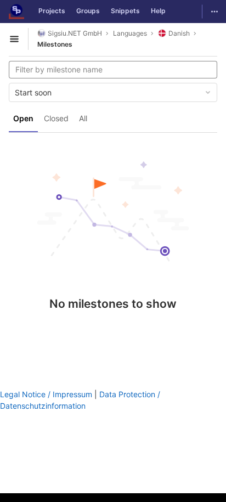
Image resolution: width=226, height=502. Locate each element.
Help (158, 11)
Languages (130, 33)
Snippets (125, 11)
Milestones (54, 44)
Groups (88, 11)
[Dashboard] (16, 11)
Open (23, 118)
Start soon (33, 92)
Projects (51, 11)
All (83, 118)
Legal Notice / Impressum (46, 394)
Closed (56, 118)
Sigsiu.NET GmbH (75, 33)
